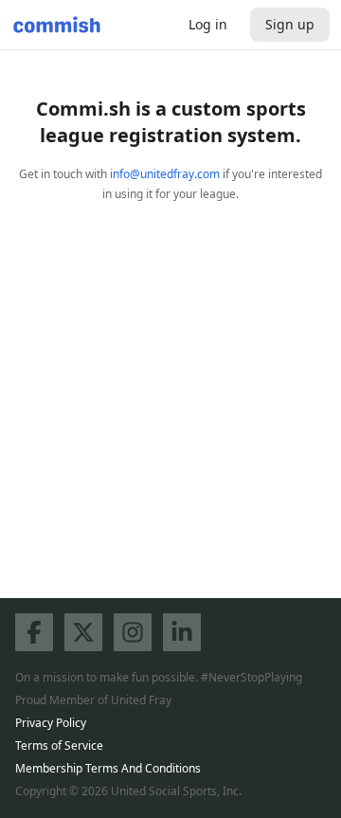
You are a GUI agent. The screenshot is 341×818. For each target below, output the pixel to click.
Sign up (289, 24)
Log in (207, 24)
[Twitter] (83, 632)
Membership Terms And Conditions (108, 768)
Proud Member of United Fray (93, 700)
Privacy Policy (50, 723)
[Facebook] (34, 632)
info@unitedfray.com (165, 174)
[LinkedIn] (182, 632)
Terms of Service (59, 745)
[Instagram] (133, 632)
